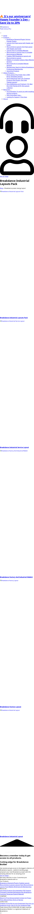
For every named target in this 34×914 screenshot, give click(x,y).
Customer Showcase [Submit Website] (12, 894)
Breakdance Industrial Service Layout (14, 447)
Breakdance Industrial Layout (11, 836)
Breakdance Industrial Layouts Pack (14, 318)
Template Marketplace (14, 892)
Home (5, 36)
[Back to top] (0, 913)
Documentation (18, 890)
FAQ (24, 890)
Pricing (8, 903)
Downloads (21, 903)
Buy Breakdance (26, 892)
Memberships (27, 887)
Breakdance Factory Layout (10, 707)
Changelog (3, 892)
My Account (14, 903)
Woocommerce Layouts (7, 885)
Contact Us (23, 898)
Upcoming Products (6, 890)
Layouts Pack (19, 885)
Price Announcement (13, 898)
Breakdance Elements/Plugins (9, 883)
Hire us (5, 99)
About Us (3, 898)
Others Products (8, 73)
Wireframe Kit (18, 887)
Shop (1, 188)
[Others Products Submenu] (14, 73)
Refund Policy (8, 900)
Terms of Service (18, 900)
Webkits (11, 887)
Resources (6, 90)
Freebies (22, 883)
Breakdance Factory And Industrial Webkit (16, 577)
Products (6, 37)
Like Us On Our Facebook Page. (21, 905)
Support (28, 890)
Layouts (27, 883)
